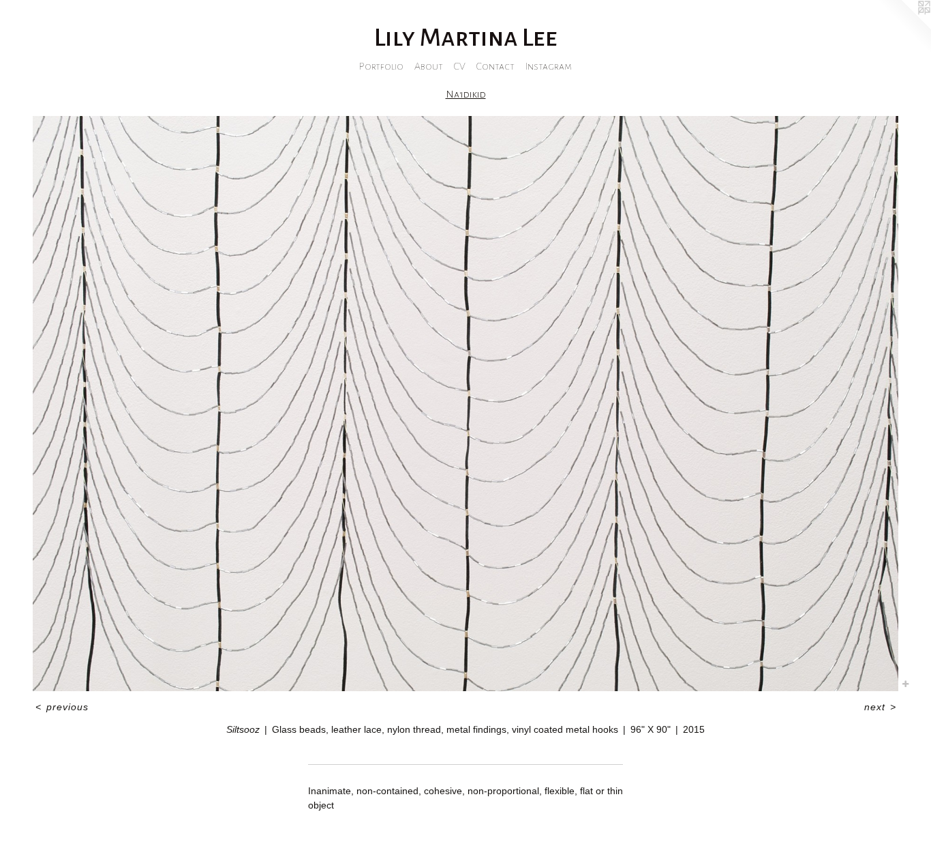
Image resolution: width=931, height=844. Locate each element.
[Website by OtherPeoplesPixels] (903, 27)
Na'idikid (466, 94)
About (428, 66)
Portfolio (381, 66)
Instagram (548, 66)
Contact (495, 66)
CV (460, 66)
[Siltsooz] (465, 403)
